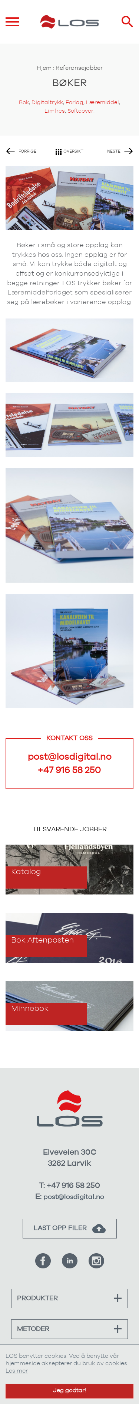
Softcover (80, 111)
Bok (24, 102)
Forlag (74, 102)
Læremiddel (102, 102)
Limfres (54, 111)
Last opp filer (61, 1228)
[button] (118, 1298)
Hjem (44, 68)
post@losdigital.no (70, 756)
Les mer (17, 1371)
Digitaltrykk (47, 102)
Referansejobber (79, 68)
